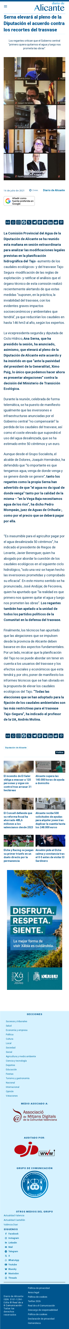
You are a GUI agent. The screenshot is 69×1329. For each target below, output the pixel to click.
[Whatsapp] (13, 222)
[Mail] (6, 1247)
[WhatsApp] (6, 1260)
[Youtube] (6, 1265)
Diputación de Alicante (15, 748)
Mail (10, 1247)
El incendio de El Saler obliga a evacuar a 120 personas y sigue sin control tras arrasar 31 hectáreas (17, 783)
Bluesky (12, 1269)
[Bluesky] (45, 222)
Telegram (13, 1251)
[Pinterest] (61, 222)
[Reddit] (56, 222)
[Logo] (49, 7)
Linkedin (12, 1242)
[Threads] (6, 1278)
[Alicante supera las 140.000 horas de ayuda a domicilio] (51, 767)
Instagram (13, 1238)
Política (59, 752)
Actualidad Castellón (14, 1220)
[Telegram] (34, 222)
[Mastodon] (40, 222)
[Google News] (8, 222)
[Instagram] (18, 222)
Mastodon (13, 1273)
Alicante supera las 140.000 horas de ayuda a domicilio (50, 780)
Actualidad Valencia (14, 1215)
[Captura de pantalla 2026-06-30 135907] (34, 930)
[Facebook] (24, 222)
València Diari (11, 1224)
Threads (12, 1278)
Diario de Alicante (54, 190)
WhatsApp (13, 1260)
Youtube (12, 1264)
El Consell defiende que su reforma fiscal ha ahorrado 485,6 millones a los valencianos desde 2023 (18, 820)
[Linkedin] (50, 222)
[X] (29, 222)
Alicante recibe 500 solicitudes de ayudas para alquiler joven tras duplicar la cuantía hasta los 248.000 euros (50, 820)
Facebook (13, 1233)
